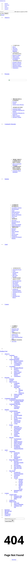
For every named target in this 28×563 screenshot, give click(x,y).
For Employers (21, 392)
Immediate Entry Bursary (18, 491)
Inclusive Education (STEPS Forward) (18, 463)
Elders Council (17, 362)
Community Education (10, 398)
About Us (7, 354)
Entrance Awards (21, 480)
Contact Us (12, 500)
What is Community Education (17, 407)
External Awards (21, 482)
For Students (21, 389)
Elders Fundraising (18, 504)
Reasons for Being (18, 361)
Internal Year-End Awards (20, 487)
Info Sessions (17, 465)
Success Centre (17, 444)
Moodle (6, 512)
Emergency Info (18, 496)
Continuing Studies (17, 383)
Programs (7, 377)
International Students (17, 457)
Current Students (13, 411)
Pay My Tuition (18, 418)
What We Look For (18, 468)
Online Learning (18, 394)
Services (11, 437)
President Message (18, 367)
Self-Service (8, 514)
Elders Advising (18, 443)
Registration (17, 445)
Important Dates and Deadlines (18, 428)
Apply (6, 450)
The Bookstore (17, 439)
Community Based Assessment (18, 402)
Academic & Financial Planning (18, 448)
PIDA (15, 498)
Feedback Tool (2, 0)
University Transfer (16, 396)
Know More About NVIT (15, 459)
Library (16, 440)
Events (11, 425)
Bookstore (7, 509)
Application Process (17, 453)
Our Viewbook (17, 466)
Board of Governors (16, 370)
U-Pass (16, 423)
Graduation (17, 433)
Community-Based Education (16, 400)
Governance (12, 366)
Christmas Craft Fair (18, 506)
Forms (15, 416)
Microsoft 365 (8, 511)
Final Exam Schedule (17, 431)
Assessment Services (17, 475)
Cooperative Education (17, 386)
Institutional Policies (17, 374)
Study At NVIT (13, 381)
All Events (16, 426)
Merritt (15, 356)
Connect (7, 493)
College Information (14, 359)
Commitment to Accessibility (18, 364)
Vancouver (16, 358)
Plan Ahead (12, 471)
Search (6, 13)
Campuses (11, 355)
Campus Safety (13, 494)
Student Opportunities (17, 420)
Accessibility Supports (17, 413)
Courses (11, 380)
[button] (5, 517)
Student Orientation (17, 435)
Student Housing (18, 441)
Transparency (17, 376)
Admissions (12, 451)
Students (7, 409)
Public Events (12, 501)
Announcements (18, 415)
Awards (16, 478)
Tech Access (17, 422)
